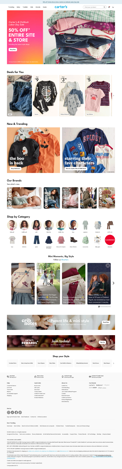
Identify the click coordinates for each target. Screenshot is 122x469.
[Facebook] (16, 412)
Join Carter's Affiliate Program (69, 391)
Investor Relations (38, 397)
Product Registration (67, 399)
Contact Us (33, 417)
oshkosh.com (38, 451)
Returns (9, 391)
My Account (37, 385)
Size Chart (37, 389)
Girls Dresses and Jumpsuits (47, 426)
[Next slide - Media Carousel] (113, 283)
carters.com (31, 451)
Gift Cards (37, 387)
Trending (11, 7)
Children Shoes (60, 426)
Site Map (99, 434)
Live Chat (9, 387)
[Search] (104, 7)
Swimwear (9, 426)
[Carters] (92, 385)
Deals (45, 7)
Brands (38, 7)
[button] (113, 95)
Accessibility (65, 434)
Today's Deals (37, 391)
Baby (18, 7)
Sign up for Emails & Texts (13, 417)
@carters (64, 260)
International (65, 389)
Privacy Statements (37, 434)
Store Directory (65, 401)
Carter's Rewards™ (39, 395)
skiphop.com (45, 451)
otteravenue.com (64, 451)
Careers (64, 393)
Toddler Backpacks (70, 426)
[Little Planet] (107, 385)
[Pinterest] (20, 412)
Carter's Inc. (65, 385)
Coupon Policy (73, 434)
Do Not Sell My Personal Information (52, 434)
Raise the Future (66, 395)
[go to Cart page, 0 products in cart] (113, 7)
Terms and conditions (25, 434)
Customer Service (11, 385)
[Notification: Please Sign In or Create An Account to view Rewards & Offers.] (109, 7)
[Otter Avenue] (102, 387)
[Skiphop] (93, 387)
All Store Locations (42, 417)
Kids (31, 7)
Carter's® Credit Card (39, 393)
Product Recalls (82, 434)
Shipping (9, 395)
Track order (10, 389)
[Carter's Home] (61, 6)
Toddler (25, 7)
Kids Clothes (17, 426)
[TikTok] (12, 412)
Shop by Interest (106, 434)
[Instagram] (8, 412)
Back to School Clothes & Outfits (30, 426)
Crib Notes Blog (65, 387)
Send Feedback (25, 417)
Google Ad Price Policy (12, 434)
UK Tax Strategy (92, 434)
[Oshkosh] (99, 385)
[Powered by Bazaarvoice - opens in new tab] (104, 307)
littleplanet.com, (53, 451)
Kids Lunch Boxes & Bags (83, 426)
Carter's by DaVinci (66, 397)
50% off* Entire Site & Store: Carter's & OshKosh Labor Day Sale (61, 2)
